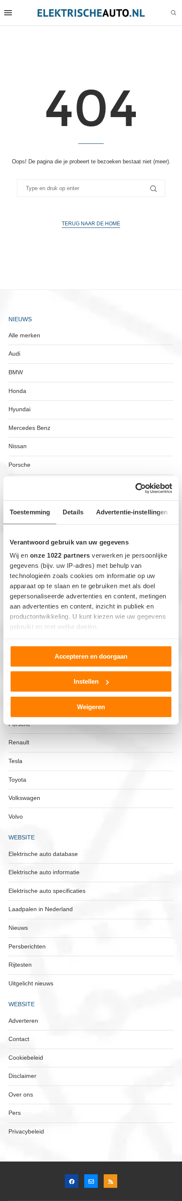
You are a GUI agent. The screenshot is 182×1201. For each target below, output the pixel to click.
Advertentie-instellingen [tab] (132, 511)
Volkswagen (24, 797)
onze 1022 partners (60, 555)
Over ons (20, 1094)
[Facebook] (71, 1181)
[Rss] (110, 1181)
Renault (18, 742)
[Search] (173, 13)
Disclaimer (22, 1075)
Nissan (17, 446)
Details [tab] (73, 511)
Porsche (19, 464)
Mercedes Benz (29, 427)
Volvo (15, 816)
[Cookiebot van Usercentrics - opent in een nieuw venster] (135, 488)
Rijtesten (20, 964)
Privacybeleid (26, 1131)
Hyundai (19, 409)
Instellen (86, 681)
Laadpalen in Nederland (40, 909)
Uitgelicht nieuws (30, 983)
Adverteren (23, 1020)
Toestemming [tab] (30, 511)
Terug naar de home (91, 224)
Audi (14, 353)
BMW (15, 372)
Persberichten (27, 946)
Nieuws (18, 927)
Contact (18, 1038)
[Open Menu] (8, 13)
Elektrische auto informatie (44, 872)
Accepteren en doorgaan (91, 655)
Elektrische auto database (43, 853)
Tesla (15, 761)
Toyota (17, 779)
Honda (17, 390)
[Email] (91, 1181)
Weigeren (91, 706)
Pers (14, 1112)
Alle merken (24, 335)
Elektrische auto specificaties (46, 890)
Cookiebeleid (25, 1057)
